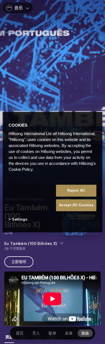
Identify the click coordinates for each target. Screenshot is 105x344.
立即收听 (18, 261)
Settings (19, 220)
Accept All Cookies (76, 205)
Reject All (76, 190)
